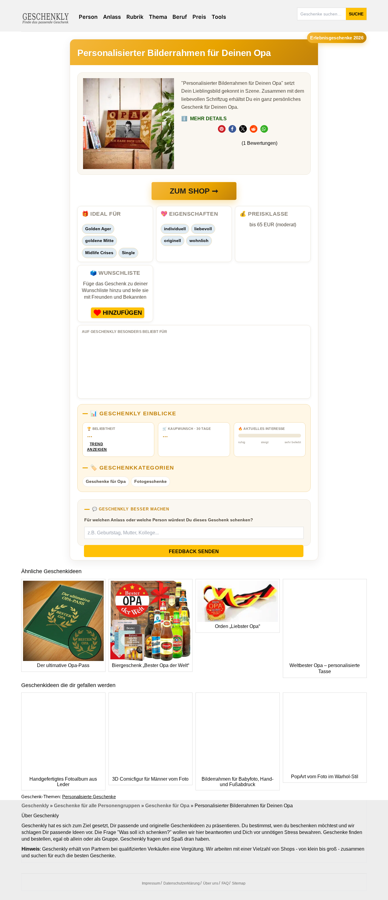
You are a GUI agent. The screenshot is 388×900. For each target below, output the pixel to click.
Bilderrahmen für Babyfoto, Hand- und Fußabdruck (237, 781)
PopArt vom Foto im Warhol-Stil (324, 776)
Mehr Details (204, 118)
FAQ (225, 883)
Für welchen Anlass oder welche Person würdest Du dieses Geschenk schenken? (168, 519)
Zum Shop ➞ (194, 191)
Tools (219, 17)
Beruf (179, 17)
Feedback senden (194, 551)
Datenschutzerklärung (181, 883)
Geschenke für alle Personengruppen (97, 805)
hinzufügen (122, 312)
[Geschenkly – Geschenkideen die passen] (45, 18)
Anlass (112, 17)
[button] (222, 129)
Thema (158, 17)
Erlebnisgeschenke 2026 (336, 37)
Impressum (151, 883)
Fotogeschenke (150, 481)
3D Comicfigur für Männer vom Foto (150, 779)
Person (88, 17)
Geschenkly (35, 805)
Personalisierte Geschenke (89, 796)
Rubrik (134, 17)
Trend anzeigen (96, 447)
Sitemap (239, 883)
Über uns (210, 883)
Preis (199, 17)
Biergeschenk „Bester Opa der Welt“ (150, 665)
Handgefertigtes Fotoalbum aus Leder (63, 781)
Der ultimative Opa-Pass (63, 665)
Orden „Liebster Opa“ (237, 626)
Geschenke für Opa (106, 481)
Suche (356, 14)
